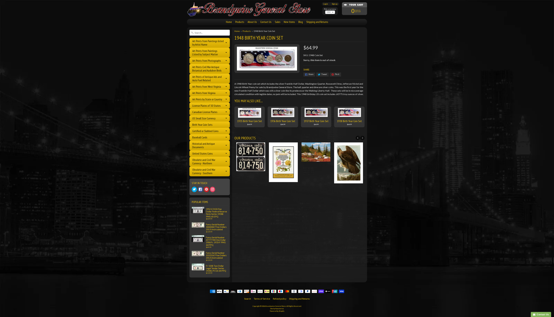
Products (239, 22)
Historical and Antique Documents (203, 145)
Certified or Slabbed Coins (205, 131)
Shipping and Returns (317, 22)
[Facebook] (200, 189)
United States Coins (202, 153)
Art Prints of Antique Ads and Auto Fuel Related (207, 78)
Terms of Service (262, 298)
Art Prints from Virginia (203, 93)
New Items (289, 22)
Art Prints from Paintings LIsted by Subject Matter (205, 52)
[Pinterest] (206, 189)
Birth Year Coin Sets (202, 125)
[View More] (250, 169)
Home (229, 22)
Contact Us (265, 22)
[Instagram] (212, 189)
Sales (277, 22)
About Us (252, 22)
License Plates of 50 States (206, 106)
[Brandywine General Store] (252, 12)
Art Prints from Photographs (206, 61)
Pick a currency (330, 9)
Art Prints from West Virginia (206, 87)
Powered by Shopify (277, 311)
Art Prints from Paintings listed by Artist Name (208, 42)
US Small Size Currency (204, 118)
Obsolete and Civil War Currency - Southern (203, 171)
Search (247, 298)
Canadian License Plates (204, 112)
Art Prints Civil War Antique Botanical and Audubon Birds (206, 68)
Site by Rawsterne (277, 309)
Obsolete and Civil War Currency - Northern (203, 161)
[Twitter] (194, 189)
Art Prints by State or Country (207, 99)
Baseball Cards (199, 137)
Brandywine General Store (275, 306)
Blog (300, 22)
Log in (325, 4)
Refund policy (279, 298)
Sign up (334, 4)
